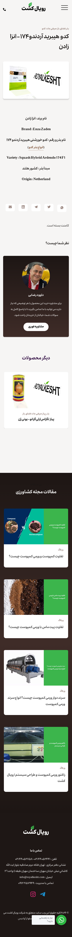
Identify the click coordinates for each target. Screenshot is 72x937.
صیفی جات (51, 29)
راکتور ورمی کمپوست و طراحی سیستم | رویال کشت (36, 778)
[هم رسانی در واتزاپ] (61, 208)
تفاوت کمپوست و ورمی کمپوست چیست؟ (36, 556)
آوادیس (22, 919)
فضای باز (61, 29)
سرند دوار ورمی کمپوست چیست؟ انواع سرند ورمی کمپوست (36, 701)
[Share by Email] (10, 207)
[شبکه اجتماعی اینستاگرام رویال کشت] (33, 894)
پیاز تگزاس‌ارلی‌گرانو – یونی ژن (36, 419)
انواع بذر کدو (36, 147)
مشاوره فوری (36, 326)
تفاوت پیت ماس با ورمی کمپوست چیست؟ (36, 627)
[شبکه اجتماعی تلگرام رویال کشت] (42, 894)
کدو (43, 29)
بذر (67, 29)
